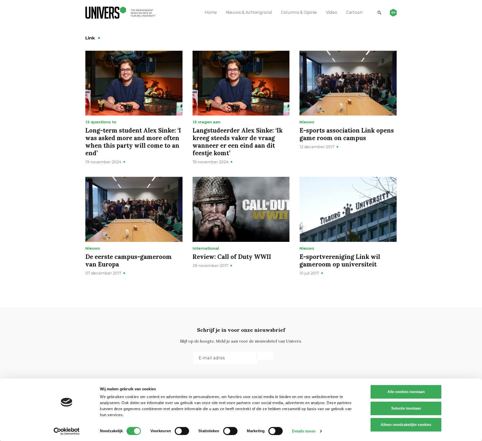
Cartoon (354, 12)
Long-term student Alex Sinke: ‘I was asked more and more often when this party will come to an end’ (133, 142)
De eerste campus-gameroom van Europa (128, 260)
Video (331, 12)
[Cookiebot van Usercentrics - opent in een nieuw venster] (67, 431)
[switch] (182, 431)
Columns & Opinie (299, 12)
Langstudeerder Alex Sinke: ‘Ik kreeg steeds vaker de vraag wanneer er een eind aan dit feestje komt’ (238, 142)
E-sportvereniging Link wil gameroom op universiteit (339, 260)
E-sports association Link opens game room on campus (346, 134)
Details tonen (303, 431)
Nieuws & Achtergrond (249, 12)
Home (211, 12)
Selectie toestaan (406, 408)
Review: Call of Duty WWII (232, 257)
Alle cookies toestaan (406, 392)
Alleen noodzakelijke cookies (406, 424)
